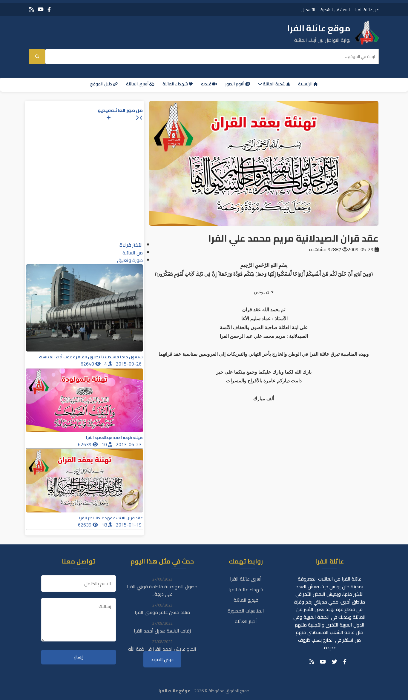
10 (105, 444)
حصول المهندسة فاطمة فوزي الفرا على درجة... (162, 590)
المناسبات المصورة (246, 610)
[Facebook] (49, 9)
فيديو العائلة (246, 599)
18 (105, 524)
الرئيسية (305, 84)
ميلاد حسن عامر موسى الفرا (162, 612)
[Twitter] (334, 662)
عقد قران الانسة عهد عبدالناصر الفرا (111, 518)
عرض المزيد (162, 659)
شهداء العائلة (175, 84)
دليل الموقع (101, 84)
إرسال (78, 657)
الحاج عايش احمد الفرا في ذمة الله (162, 648)
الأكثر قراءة (131, 244)
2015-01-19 (129, 524)
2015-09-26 (129, 363)
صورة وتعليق (130, 260)
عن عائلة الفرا (367, 10)
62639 (85, 444)
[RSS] (31, 9)
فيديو (206, 84)
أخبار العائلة (246, 621)
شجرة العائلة (274, 84)
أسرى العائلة (137, 84)
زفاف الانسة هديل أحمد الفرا (162, 630)
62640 (88, 363)
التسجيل (308, 10)
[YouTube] (41, 9)
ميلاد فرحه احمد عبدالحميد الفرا (114, 437)
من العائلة (132, 252)
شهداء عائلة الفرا (245, 589)
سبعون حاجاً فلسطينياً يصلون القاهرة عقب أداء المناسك (91, 357)
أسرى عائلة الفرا (246, 578)
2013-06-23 (129, 444)
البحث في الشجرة (335, 10)
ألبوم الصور (235, 84)
